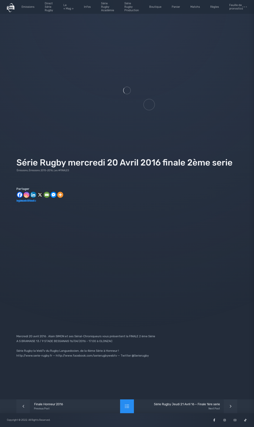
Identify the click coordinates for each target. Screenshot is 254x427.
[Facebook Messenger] (53, 195)
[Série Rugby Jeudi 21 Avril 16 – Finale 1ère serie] (195, 406)
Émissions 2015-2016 (41, 170)
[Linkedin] (33, 195)
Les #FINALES (61, 170)
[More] (60, 195)
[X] (40, 195)
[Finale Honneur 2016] (40, 406)
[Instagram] (26, 195)
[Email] (47, 195)
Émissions (22, 170)
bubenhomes (25, 200)
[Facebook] (20, 195)
